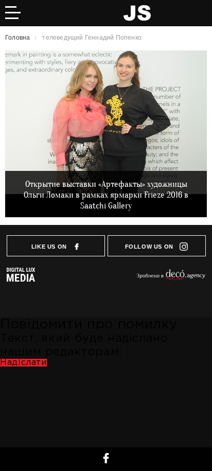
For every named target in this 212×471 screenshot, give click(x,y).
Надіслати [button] (23, 363)
